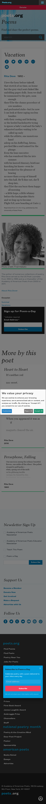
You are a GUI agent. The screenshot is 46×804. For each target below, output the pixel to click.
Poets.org (6, 3)
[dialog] (23, 402)
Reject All (28, 411)
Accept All (38, 411)
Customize (7, 411)
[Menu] (42, 2)
